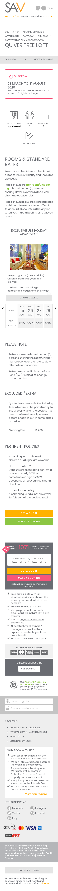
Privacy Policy (17, 731)
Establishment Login (21, 740)
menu (44, 8)
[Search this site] (38, 8)
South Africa (12, 32)
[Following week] (55, 308)
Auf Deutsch (29, 668)
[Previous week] (2, 308)
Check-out (39, 558)
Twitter (16, 813)
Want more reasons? (36, 794)
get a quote (29, 513)
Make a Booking (43, 59)
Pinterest (40, 813)
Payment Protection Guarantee (27, 621)
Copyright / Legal (38, 731)
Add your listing (29, 870)
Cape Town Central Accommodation (25, 40)
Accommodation (32, 32)
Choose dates (29, 297)
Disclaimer (34, 727)
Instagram (41, 808)
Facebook (17, 808)
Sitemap (45, 883)
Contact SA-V (17, 727)
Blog (14, 818)
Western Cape (12, 36)
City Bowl (43, 36)
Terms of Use (17, 736)
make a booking (29, 521)
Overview (10, 59)
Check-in (19, 558)
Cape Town (28, 36)
